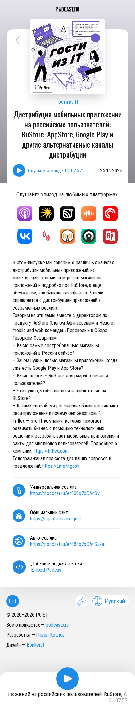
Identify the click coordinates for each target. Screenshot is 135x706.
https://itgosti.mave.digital (55, 519)
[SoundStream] (46, 236)
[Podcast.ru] (67, 9)
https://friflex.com (51, 451)
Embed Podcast (47, 570)
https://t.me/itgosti (60, 466)
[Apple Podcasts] (24, 213)
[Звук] (67, 213)
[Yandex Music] (46, 213)
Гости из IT (67, 102)
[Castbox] (88, 213)
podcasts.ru (57, 625)
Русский (115, 601)
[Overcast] (67, 236)
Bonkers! (35, 645)
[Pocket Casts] (110, 213)
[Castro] (88, 236)
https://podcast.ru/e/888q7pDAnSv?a (67, 544)
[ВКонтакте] (24, 236)
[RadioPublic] (110, 236)
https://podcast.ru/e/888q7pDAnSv (65, 493)
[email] (12, 601)
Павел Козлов (50, 635)
